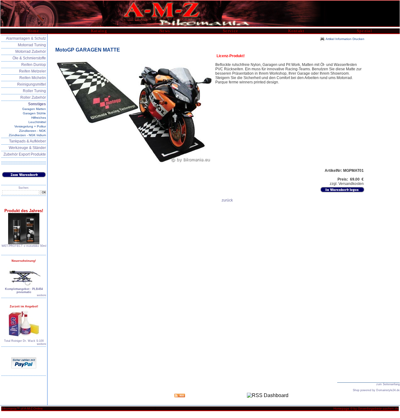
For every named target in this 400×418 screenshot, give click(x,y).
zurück (227, 200)
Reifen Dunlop (33, 64)
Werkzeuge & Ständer (27, 148)
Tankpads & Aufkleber (27, 141)
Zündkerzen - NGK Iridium (27, 135)
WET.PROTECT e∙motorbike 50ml (24, 245)
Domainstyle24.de (388, 390)
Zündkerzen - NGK (32, 130)
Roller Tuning (34, 91)
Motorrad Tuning (32, 45)
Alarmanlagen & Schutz (26, 38)
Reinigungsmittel (31, 84)
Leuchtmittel (37, 122)
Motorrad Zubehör (30, 51)
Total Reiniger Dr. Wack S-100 (24, 340)
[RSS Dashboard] (267, 395)
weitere (41, 295)
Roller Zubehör (33, 97)
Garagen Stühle (34, 113)
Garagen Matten (34, 109)
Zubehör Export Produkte (24, 154)
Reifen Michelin (32, 78)
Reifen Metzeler (32, 71)
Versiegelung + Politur (30, 126)
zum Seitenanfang (388, 384)
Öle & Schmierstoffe (29, 58)
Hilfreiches (38, 117)
